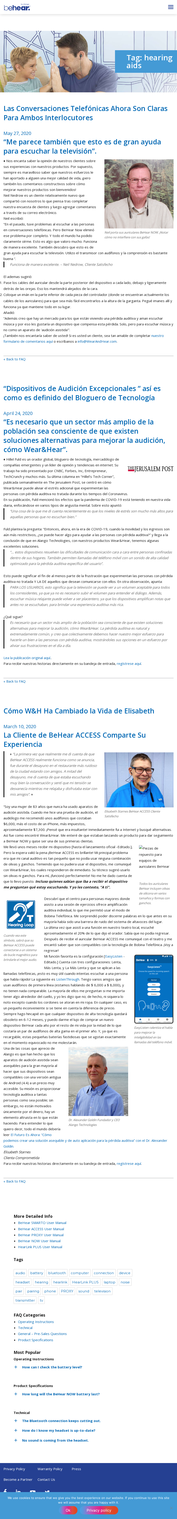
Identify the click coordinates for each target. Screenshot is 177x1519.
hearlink (60, 1282)
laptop (109, 1282)
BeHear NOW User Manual (39, 1241)
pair (18, 1291)
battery (36, 1273)
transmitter (25, 1300)
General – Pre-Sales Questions (42, 1333)
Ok (68, 1510)
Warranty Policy (50, 1468)
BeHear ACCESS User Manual (41, 1229)
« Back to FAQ (14, 359)
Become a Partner (17, 1479)
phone (50, 1291)
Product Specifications (35, 1340)
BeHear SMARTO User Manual (42, 1222)
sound (83, 1291)
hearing (41, 1282)
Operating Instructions (36, 1321)
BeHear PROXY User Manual (41, 1235)
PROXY (67, 1291)
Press (76, 1468)
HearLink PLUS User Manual (40, 1246)
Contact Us (46, 1479)
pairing (33, 1291)
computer (80, 1273)
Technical (25, 1327)
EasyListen (113, 956)
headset (22, 1282)
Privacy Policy (14, 1468)
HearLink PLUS (85, 1282)
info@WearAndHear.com (97, 341)
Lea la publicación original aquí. (27, 657)
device (124, 1273)
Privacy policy (99, 1510)
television (102, 1291)
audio (20, 1273)
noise (125, 1282)
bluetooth (57, 1273)
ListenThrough (67, 979)
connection (104, 1273)
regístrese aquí (129, 663)
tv (41, 1300)
